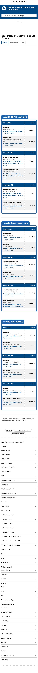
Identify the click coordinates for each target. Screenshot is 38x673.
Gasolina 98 (8, 185)
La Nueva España (6, 519)
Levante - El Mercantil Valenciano (11, 545)
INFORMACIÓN (5, 510)
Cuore (3, 587)
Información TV (5, 570)
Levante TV (4, 574)
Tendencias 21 (5, 646)
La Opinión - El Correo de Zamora (11, 536)
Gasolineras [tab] (14, 42)
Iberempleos (4, 629)
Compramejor (5, 621)
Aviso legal (9, 430)
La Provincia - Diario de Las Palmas (11, 541)
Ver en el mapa (9, 133)
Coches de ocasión (6, 612)
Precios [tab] (5, 42)
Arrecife (6, 336)
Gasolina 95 (8, 153)
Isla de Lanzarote (13, 322)
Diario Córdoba (5, 454)
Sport (2, 558)
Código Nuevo (5, 616)
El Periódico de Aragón (8, 480)
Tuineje (5, 265)
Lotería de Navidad (7, 633)
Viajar (2, 595)
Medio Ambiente (6, 638)
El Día (2, 476)
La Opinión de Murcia (7, 532)
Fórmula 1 (4, 625)
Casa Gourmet (5, 608)
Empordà (3, 502)
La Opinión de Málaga (7, 528)
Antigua (6, 237)
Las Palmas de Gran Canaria (12, 161)
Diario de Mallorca (6, 463)
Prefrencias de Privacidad (18, 433)
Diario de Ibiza (5, 458)
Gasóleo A (7, 123)
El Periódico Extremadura (8, 493)
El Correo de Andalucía (8, 467)
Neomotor (4, 642)
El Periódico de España (8, 489)
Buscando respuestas (7, 655)
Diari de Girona (5, 450)
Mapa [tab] (22, 42)
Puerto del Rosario (9, 304)
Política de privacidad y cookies (23, 430)
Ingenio (5, 131)
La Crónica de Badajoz (8, 515)
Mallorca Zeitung (6, 549)
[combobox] (19, 15)
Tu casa (3, 651)
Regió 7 (3, 554)
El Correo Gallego (6, 471)
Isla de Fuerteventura (15, 223)
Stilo (2, 591)
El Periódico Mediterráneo (8, 497)
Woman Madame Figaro (8, 600)
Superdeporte (5, 562)
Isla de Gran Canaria (15, 117)
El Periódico (4, 484)
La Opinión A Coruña (7, 523)
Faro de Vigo (5, 506)
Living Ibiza (4, 659)
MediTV (3, 579)
